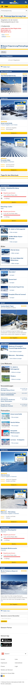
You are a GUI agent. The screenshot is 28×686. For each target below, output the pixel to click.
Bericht (13, 202)
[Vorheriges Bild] (2, 84)
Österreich (3, 190)
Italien (2, 208)
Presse (3, 666)
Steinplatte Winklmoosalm (9, 548)
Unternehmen (18, 663)
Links (16, 659)
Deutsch (7, 653)
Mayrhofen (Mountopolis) (8, 530)
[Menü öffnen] (2, 2)
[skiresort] (14, 2)
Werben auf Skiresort (7, 670)
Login (16, 666)
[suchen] (26, 2)
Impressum (4, 663)
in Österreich (11, 161)
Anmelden (4, 621)
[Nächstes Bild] (26, 84)
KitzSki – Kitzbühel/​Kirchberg (10, 188)
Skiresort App (5, 636)
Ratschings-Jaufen (6, 206)
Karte (4, 52)
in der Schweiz (13, 124)
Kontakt (3, 659)
